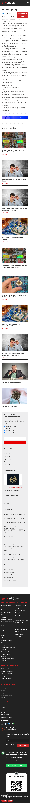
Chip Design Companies (6, 640)
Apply (22, 16)
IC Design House (5, 638)
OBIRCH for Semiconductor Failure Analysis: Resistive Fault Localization (14, 296)
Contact (3, 707)
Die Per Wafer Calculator (9, 575)
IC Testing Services (5, 698)
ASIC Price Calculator (8, 569)
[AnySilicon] (10, 3)
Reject (10, 800)
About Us (3, 705)
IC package (17, 615)
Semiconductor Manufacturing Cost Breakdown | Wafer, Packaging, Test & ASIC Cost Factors (14, 545)
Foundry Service (18, 608)
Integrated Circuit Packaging (21, 620)
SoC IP (2, 633)
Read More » (5, 154)
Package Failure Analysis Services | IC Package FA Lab (14, 180)
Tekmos (5, 500)
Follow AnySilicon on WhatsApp (18, 765)
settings (13, 798)
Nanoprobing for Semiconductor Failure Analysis (13, 238)
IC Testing (6, 461)
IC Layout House (5, 642)
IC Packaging (4, 614)
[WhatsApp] (10, 13)
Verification (8, 428)
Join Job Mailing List (22, 13)
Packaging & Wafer (9, 430)
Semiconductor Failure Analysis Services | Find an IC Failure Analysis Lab (14, 209)
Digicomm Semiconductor (9, 498)
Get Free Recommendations (15, 443)
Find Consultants (7, 582)
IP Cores (3, 690)
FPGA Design (7, 467)
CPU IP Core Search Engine (10, 580)
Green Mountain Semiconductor (15, 487)
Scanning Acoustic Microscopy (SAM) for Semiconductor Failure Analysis (13, 354)
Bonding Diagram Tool (8, 577)
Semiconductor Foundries (7, 612)
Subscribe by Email (23, 745)
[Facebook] (5, 13)
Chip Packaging (7, 459)
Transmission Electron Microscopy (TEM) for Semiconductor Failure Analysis (14, 266)
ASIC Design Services (10, 426)
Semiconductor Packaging (21, 617)
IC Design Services (5, 645)
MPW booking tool (5, 681)
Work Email (7, 436)
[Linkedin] (3, 13)
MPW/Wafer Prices (5, 693)
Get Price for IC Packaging (9, 406)
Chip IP (2, 630)
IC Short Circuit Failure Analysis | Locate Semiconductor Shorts (13, 151)
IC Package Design (19, 622)
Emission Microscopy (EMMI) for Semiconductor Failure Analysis (11, 325)
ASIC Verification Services (21, 629)
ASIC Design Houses (8, 453)
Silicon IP (3, 635)
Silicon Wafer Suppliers (20, 610)
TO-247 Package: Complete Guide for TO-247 (13, 557)
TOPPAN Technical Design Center (11, 495)
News (2, 709)
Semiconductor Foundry (20, 605)
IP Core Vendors (7, 464)
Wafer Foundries (7, 456)
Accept (4, 800)
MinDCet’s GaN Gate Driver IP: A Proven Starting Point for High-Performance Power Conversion (14, 523)
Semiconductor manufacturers (8, 652)
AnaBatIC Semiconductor (9, 506)
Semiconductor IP (9, 432)
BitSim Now (6, 503)
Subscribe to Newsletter (6, 717)
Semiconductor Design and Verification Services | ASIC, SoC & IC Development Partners (14, 553)
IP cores (3, 625)
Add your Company (5, 714)
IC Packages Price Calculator (10, 572)
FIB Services (18, 636)
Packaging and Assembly (6, 695)
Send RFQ (3, 712)
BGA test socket (19, 634)
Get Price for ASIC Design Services (11, 382)
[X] (8, 13)
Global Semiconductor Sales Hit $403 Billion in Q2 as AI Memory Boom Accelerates (14, 515)
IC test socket (18, 631)
